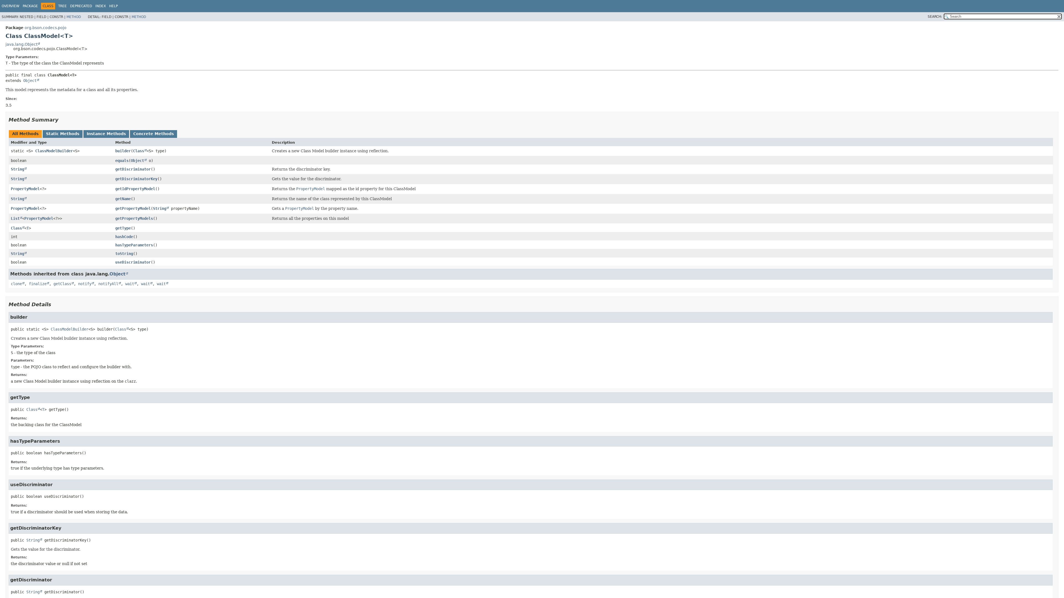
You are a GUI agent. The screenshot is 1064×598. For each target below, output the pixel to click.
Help (113, 6)
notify (84, 284)
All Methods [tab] (25, 134)
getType (123, 228)
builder (123, 151)
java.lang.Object (21, 44)
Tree (62, 6)
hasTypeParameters (134, 245)
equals (122, 160)
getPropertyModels (134, 218)
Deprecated (81, 6)
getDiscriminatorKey (136, 179)
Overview (10, 6)
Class (138, 151)
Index (100, 6)
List (15, 218)
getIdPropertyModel (135, 189)
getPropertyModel (133, 208)
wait (129, 284)
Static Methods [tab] (62, 134)
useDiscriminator (133, 262)
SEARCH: (935, 17)
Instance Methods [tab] (106, 134)
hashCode (124, 236)
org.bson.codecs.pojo (45, 27)
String (17, 169)
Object (30, 80)
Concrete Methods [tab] (153, 134)
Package (30, 6)
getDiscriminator (133, 169)
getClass (62, 284)
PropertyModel (25, 189)
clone (16, 284)
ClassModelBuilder (54, 151)
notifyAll (108, 284)
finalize (38, 284)
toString (124, 253)
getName (123, 199)
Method (73, 17)
